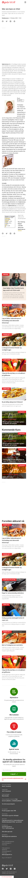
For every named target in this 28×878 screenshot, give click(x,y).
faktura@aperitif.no (7, 854)
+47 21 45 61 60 (10, 828)
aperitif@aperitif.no (7, 826)
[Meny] (25, 2)
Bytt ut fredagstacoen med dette (12, 645)
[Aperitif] (8, 2)
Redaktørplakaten (17, 800)
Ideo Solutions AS (10, 873)
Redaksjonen (5, 18)
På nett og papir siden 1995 (9, 810)
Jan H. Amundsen (6, 791)
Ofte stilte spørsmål (7, 831)
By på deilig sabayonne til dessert (12, 402)
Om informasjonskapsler (8, 804)
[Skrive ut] (14, 21)
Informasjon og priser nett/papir (10, 815)
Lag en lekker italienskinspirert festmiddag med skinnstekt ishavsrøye (11, 321)
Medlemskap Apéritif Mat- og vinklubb (12, 822)
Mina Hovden (5, 796)
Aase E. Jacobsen (6, 786)
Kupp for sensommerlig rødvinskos (13, 593)
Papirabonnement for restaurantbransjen (12, 820)
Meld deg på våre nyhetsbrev (9, 836)
